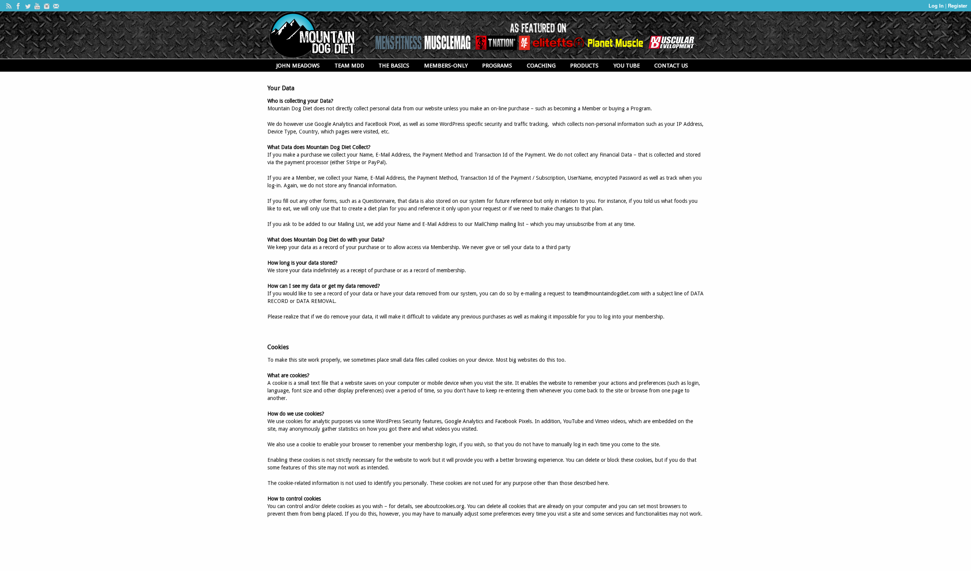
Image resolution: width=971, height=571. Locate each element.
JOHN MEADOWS (298, 65)
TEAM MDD (349, 65)
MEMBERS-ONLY (446, 65)
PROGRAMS (497, 65)
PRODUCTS (584, 65)
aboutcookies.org (444, 506)
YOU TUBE (626, 65)
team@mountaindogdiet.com (606, 293)
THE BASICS (394, 65)
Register (957, 5)
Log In (937, 5)
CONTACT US (671, 65)
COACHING (541, 65)
